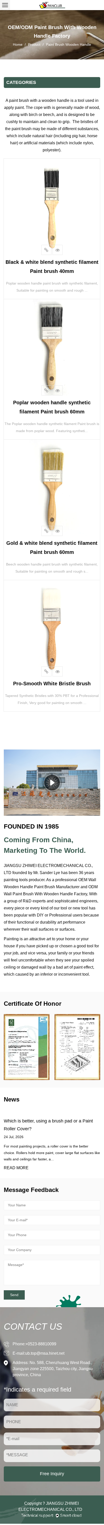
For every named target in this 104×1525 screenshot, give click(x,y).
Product (34, 44)
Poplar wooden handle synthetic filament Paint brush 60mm (52, 407)
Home (17, 44)
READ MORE (16, 1168)
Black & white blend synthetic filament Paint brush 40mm (52, 266)
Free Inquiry (52, 1473)
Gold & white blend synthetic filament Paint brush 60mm (51, 547)
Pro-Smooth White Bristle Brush (52, 683)
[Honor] (26, 1047)
